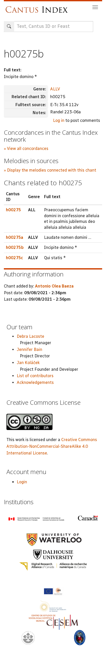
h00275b (15, 247)
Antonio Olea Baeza (54, 286)
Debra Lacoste (30, 336)
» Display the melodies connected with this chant (50, 170)
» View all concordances (26, 148)
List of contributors (35, 375)
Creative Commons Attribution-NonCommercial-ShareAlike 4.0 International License (51, 446)
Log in (58, 120)
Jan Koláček (28, 362)
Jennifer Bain (29, 349)
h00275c (14, 257)
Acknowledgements (35, 382)
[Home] (38, 7)
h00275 (13, 209)
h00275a (14, 237)
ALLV (55, 89)
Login (22, 481)
